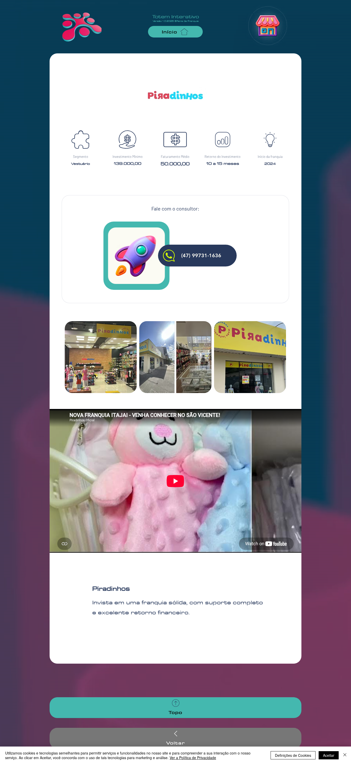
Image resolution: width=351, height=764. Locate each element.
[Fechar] (345, 755)
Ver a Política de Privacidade (193, 757)
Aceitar (328, 755)
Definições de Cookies (293, 755)
